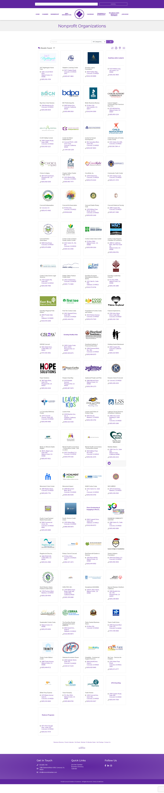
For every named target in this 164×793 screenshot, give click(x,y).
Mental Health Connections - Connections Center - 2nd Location (70, 448)
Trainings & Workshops (101, 14)
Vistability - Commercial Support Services (92, 658)
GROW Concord (45, 344)
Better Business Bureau (92, 103)
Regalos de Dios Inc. (46, 553)
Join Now (125, 14)
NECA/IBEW (111, 486)
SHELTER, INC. (67, 587)
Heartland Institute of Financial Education (91, 345)
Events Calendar (69, 742)
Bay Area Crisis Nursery (47, 103)
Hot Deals (77, 742)
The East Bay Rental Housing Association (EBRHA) (68, 624)
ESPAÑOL (113, 4)
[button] (39, 48)
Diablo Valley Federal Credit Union (69, 276)
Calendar (90, 14)
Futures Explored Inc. (114, 310)
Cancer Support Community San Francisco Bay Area (116, 104)
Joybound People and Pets (93, 378)
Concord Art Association (69, 205)
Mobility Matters (112, 447)
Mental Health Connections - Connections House (93, 447)
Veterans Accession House (70, 657)
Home (38, 14)
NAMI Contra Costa (91, 486)
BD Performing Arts (68, 103)
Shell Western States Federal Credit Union (46, 587)
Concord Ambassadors (47, 205)
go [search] (110, 41)
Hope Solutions (44, 378)
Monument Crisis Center (47, 486)
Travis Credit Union (113, 622)
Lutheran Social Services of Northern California (115, 412)
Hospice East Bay (67, 378)
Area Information (66, 14)
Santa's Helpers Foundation (112, 554)
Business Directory (59, 742)
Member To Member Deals (88, 742)
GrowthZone (100, 781)
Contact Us (107, 742)
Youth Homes (89, 692)
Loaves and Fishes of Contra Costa (91, 412)
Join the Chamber (77, 765)
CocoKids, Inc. (89, 173)
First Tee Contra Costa (69, 310)
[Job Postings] (109, 464)
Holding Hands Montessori (116, 344)
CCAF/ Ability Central (46, 138)
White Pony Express (46, 692)
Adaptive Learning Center (70, 67)
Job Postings (100, 742)
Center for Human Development (90, 138)
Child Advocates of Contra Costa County (116, 138)
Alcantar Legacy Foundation (90, 68)
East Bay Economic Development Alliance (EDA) (91, 277)
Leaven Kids (66, 411)
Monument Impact (67, 486)
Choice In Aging (44, 173)
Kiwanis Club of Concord (115, 378)
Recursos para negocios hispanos (114, 14)
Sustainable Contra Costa (47, 622)
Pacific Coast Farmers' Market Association (46, 519)
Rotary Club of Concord (69, 553)
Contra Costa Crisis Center (93, 239)
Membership (55, 14)
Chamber (45, 14)
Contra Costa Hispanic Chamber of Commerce (115, 239)
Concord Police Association (44, 239)
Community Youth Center (115, 173)
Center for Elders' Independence (67, 138)
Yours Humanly (67, 692)
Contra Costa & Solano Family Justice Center (69, 239)
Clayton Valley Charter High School (69, 173)
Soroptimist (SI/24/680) (92, 587)
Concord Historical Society (116, 205)
